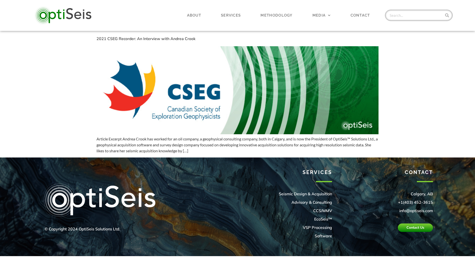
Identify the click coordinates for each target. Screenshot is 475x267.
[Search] (447, 15)
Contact (360, 15)
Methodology (276, 15)
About (194, 15)
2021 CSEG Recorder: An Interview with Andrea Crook (145, 39)
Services (231, 15)
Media (319, 15)
